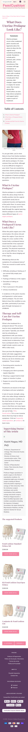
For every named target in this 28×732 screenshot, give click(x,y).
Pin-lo (14, 701)
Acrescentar (11, 705)
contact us (19, 421)
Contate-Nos (14, 675)
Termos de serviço (14, 661)
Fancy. (19, 705)
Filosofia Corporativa (14, 673)
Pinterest (14, 687)
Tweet (21, 701)
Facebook (15, 685)
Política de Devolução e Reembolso (14, 659)
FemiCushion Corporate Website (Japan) (14, 710)
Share (7, 701)
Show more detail (10, 554)
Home (4, 16)
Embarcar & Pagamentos (14, 656)
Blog (8, 16)
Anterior (9, 643)
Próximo (19, 643)
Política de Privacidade (14, 663)
